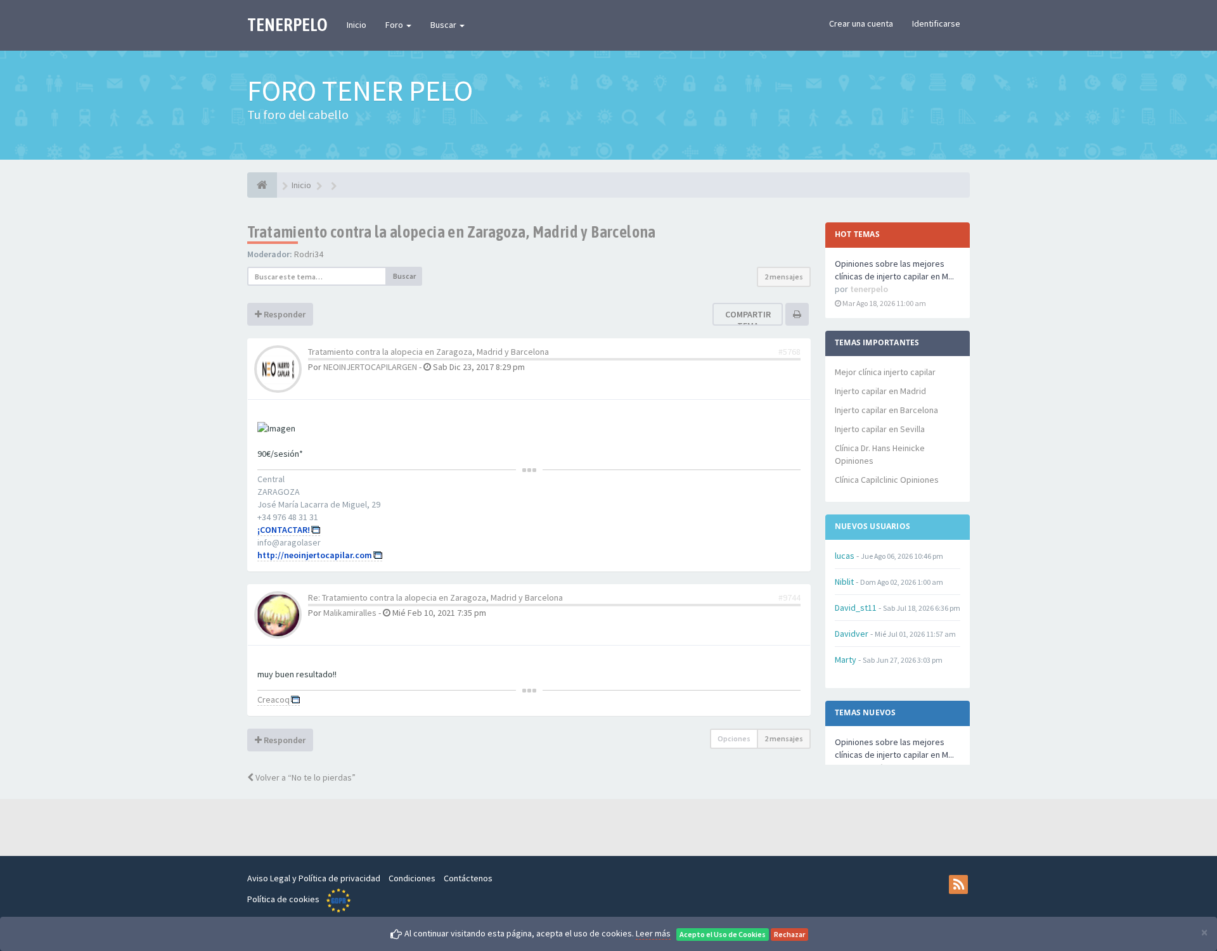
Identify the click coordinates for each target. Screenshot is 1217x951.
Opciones (734, 738)
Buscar (444, 24)
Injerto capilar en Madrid (880, 391)
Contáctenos (468, 878)
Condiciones (412, 878)
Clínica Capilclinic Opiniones (887, 479)
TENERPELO (287, 25)
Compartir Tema (748, 320)
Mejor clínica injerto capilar (885, 372)
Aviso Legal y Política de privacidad (313, 878)
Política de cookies (283, 899)
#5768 (789, 351)
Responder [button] (284, 314)
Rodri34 (308, 254)
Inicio (356, 24)
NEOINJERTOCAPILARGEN (370, 367)
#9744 (789, 597)
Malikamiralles (350, 612)
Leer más (653, 933)
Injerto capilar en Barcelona (886, 410)
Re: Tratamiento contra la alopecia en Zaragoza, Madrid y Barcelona (435, 597)
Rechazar (789, 934)
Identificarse (936, 23)
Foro (395, 24)
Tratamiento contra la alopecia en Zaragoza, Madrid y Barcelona (451, 231)
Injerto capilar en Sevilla (880, 429)
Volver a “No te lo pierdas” (305, 777)
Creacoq (273, 699)
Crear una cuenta (861, 23)
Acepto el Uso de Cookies (722, 934)
